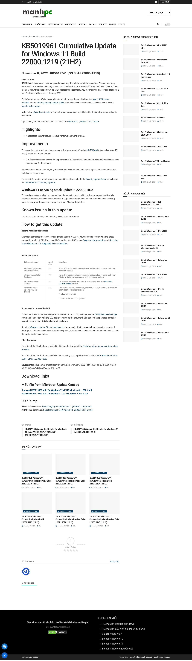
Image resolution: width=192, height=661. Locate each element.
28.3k (161, 66)
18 (107, 526)
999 (160, 310)
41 (107, 487)
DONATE (102, 24)
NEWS (166, 2)
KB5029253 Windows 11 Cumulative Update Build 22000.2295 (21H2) (33, 519)
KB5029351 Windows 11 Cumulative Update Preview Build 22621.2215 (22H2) (36, 481)
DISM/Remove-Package (106, 314)
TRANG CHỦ (26, 36)
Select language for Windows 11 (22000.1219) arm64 (68, 410)
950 (160, 295)
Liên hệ (132, 657)
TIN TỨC (35, 36)
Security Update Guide (96, 179)
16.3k (161, 150)
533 (160, 252)
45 (73, 487)
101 (74, 526)
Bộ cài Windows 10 (112, 638)
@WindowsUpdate (41, 112)
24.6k (161, 95)
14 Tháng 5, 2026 (149, 80)
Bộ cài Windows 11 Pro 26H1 (154, 231)
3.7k (160, 278)
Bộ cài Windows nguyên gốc (117, 648)
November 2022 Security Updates (40, 182)
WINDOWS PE (70, 24)
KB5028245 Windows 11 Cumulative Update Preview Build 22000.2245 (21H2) (104, 519)
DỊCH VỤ (112, 24)
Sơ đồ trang (158, 657)
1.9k (160, 234)
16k (160, 165)
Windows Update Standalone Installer (47, 327)
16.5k (161, 138)
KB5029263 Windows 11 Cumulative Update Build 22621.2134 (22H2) (100, 481)
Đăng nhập (114, 561)
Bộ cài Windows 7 (112, 633)
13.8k (161, 182)
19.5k (161, 109)
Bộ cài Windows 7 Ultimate (153, 117)
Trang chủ (27, 24)
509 (160, 223)
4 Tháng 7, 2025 (29, 487)
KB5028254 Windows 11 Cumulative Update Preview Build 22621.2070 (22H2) (70, 519)
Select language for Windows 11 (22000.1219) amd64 (67, 406)
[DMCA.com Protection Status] (58, 632)
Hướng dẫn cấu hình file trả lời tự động (123, 628)
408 (160, 339)
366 (160, 266)
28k (160, 80)
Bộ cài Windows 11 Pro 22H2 (154, 147)
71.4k (161, 51)
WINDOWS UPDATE (47, 36)
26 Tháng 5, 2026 (149, 208)
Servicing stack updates (94, 240)
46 (40, 526)
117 (40, 487)
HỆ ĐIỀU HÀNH (54, 24)
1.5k (160, 208)
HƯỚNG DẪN (40, 24)
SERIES (82, 24)
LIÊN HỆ (121, 24)
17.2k (161, 121)
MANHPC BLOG (32, 657)
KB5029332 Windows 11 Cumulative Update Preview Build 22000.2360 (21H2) (70, 481)
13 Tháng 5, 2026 (149, 51)
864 (160, 324)
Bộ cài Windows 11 (112, 643)
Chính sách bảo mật (144, 657)
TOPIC (91, 24)
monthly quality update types (50, 102)
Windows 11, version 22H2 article (83, 121)
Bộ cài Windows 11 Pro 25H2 (154, 274)
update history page (31, 106)
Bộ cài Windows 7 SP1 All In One (155, 161)
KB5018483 (92, 150)
